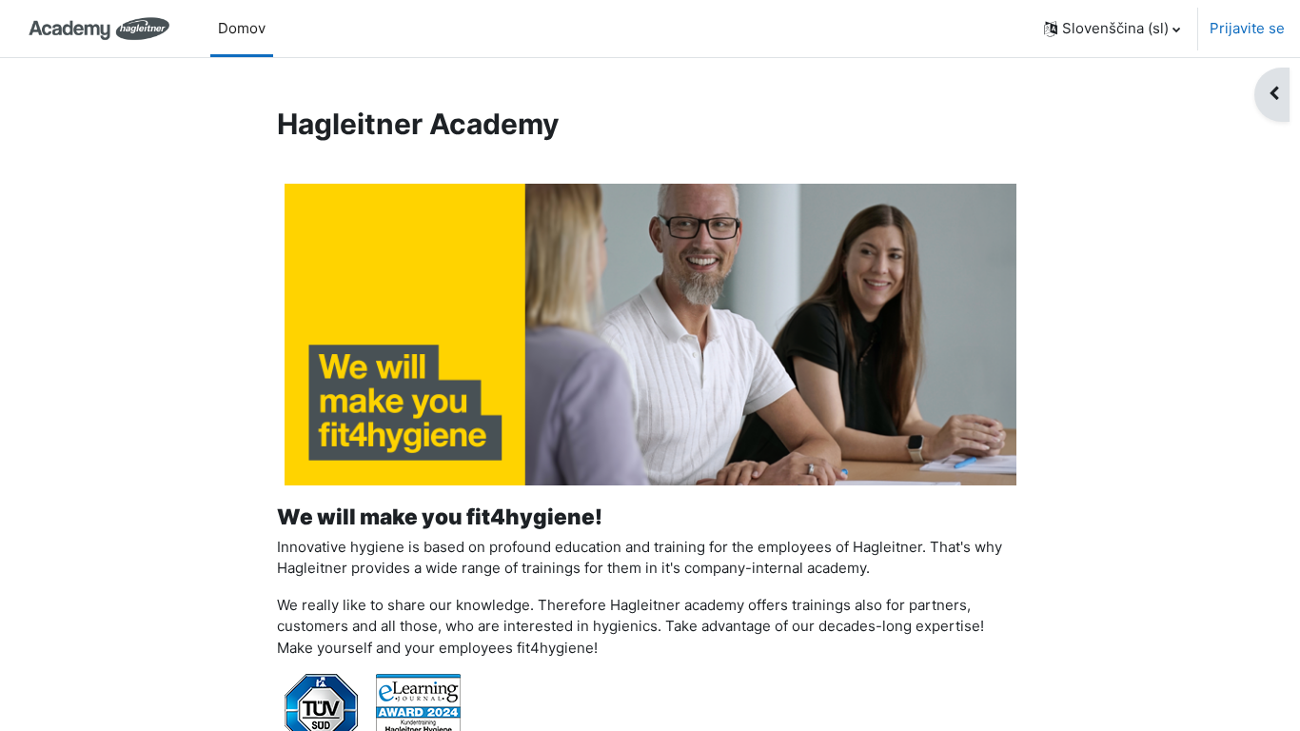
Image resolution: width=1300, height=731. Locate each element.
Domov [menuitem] (242, 28)
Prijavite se (1247, 28)
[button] (1112, 28)
